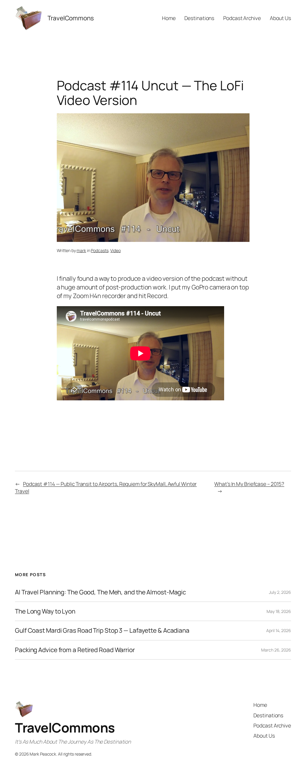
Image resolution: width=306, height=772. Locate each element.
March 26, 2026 (276, 650)
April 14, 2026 (278, 630)
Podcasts (99, 250)
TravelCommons (65, 727)
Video (115, 250)
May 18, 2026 (279, 611)
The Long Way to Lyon (45, 611)
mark (81, 250)
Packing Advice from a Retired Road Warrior (75, 649)
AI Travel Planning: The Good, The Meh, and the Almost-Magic (100, 592)
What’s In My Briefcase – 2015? (249, 483)
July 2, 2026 (280, 592)
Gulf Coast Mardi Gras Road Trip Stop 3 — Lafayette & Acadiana (102, 630)
